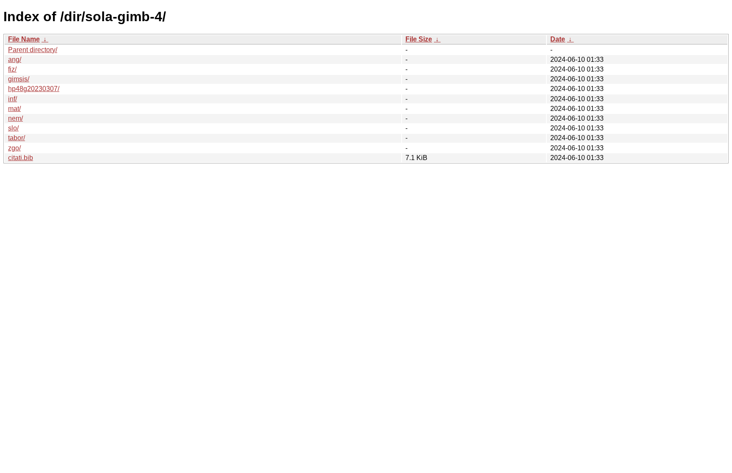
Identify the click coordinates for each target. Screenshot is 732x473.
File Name (24, 39)
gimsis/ (18, 79)
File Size (418, 39)
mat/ (14, 108)
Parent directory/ (32, 49)
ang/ (14, 59)
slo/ (13, 128)
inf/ (12, 98)
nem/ (15, 118)
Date (557, 39)
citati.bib (20, 157)
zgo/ (14, 148)
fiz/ (12, 69)
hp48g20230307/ (33, 88)
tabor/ (16, 137)
